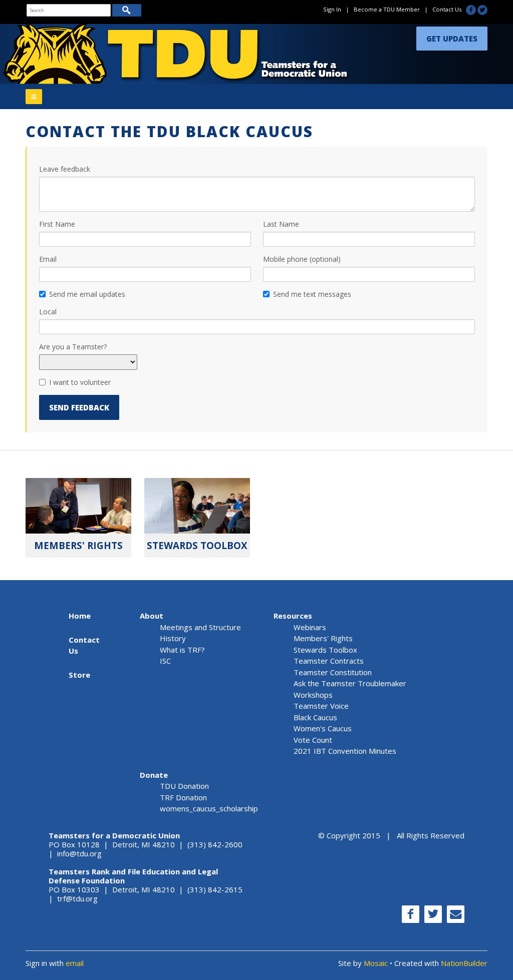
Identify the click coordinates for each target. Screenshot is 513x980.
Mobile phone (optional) (302, 259)
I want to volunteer (80, 382)
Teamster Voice (321, 706)
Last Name (281, 224)
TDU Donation (184, 786)
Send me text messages (312, 294)
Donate (154, 775)
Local (48, 311)
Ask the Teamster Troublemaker (350, 683)
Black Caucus (315, 717)
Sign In (332, 9)
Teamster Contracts (329, 661)
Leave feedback (64, 169)
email (75, 963)
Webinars (310, 627)
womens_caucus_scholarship (209, 808)
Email (48, 259)
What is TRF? (182, 650)
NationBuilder (464, 963)
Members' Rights (323, 638)
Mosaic (376, 963)
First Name (57, 224)
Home (80, 616)
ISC (165, 661)
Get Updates (451, 39)
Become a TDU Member (387, 9)
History (173, 638)
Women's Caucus (323, 728)
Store (79, 675)
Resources (293, 616)
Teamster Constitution (333, 672)
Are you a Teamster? (73, 346)
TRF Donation (183, 797)
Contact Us (446, 9)
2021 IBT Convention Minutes (345, 751)
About (151, 616)
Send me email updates (87, 294)
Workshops (313, 695)
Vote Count (313, 740)
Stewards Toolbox (325, 650)
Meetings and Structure (200, 627)
